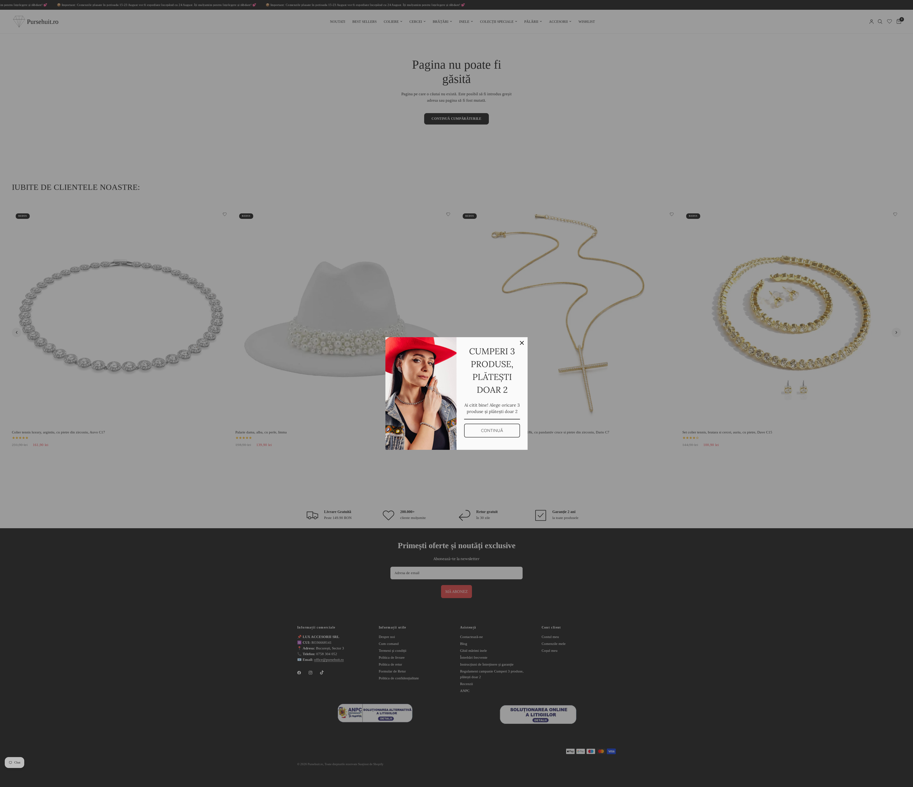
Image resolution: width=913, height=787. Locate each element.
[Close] (522, 343)
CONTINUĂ (492, 430)
